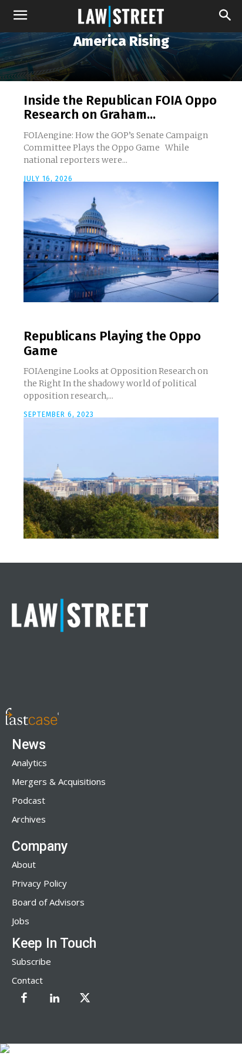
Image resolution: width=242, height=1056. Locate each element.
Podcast (28, 800)
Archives (29, 819)
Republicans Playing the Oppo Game (112, 343)
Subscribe (31, 961)
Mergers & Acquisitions (59, 781)
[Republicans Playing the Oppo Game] (121, 478)
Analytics (29, 762)
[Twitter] (85, 999)
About (24, 864)
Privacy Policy (39, 883)
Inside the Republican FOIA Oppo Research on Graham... (120, 107)
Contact (27, 980)
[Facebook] (24, 999)
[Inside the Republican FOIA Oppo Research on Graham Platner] (121, 242)
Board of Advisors (48, 902)
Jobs (20, 921)
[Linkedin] (54, 999)
